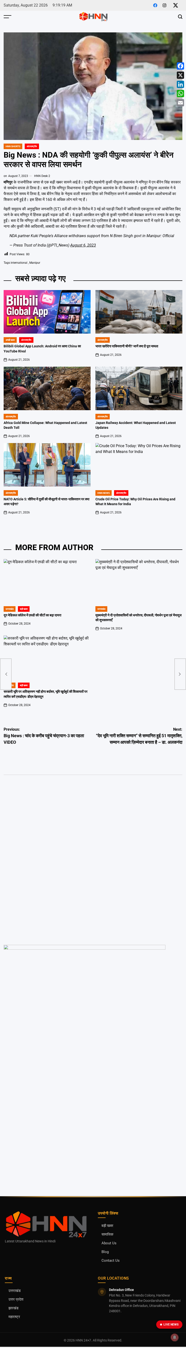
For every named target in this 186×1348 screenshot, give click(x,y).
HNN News (103, 493)
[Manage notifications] (174, 1337)
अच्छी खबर (10, 340)
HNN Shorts (13, 146)
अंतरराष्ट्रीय (32, 146)
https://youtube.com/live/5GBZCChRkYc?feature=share (46, 806)
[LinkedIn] (180, 84)
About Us (108, 1243)
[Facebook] (180, 66)
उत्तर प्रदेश (15, 1299)
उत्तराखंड (10, 609)
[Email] (180, 102)
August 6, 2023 (83, 245)
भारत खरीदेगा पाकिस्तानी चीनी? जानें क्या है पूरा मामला (126, 346)
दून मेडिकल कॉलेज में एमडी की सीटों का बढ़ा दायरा (32, 615)
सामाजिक (107, 1234)
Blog (105, 1252)
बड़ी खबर (107, 1226)
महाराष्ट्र (14, 1317)
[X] (180, 75)
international (19, 262)
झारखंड (13, 1308)
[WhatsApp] (180, 93)
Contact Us (110, 1261)
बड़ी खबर (24, 609)
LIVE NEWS (170, 1324)
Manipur (34, 262)
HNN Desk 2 (42, 176)
